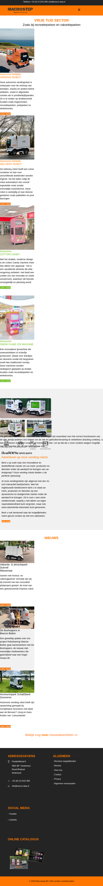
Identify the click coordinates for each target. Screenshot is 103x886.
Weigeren (12, 452)
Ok (3, 452)
